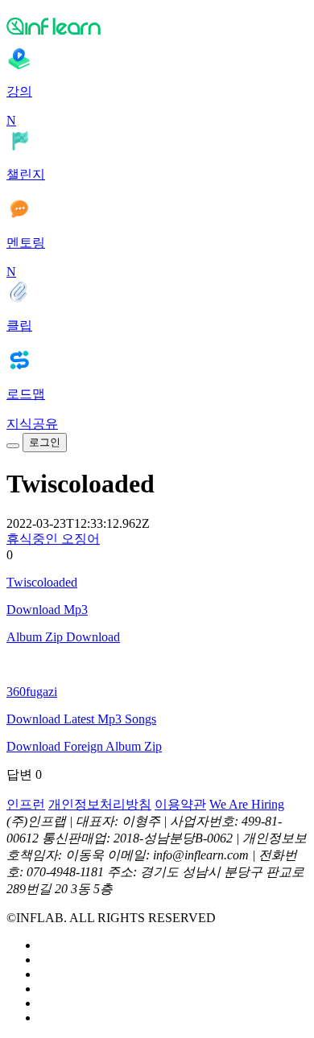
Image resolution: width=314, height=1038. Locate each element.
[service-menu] (12, 445)
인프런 (25, 804)
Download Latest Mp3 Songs (81, 719)
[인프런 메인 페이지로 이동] (157, 25)
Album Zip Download (63, 637)
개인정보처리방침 (99, 804)
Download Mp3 (47, 609)
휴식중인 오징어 (53, 539)
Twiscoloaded (41, 582)
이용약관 (180, 804)
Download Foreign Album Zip (84, 746)
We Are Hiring (246, 804)
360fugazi (31, 691)
